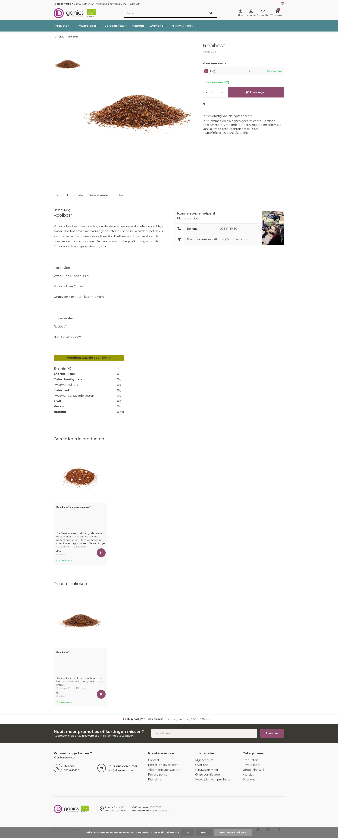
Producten (61, 25)
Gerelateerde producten (106, 195)
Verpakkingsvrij (116, 25)
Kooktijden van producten (214, 779)
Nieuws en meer (183, 25)
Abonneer (272, 733)
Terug (61, 36)
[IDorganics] (75, 13)
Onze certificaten (207, 774)
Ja (187, 832)
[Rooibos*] (80, 621)
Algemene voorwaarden (165, 769)
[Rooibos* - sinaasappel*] (80, 476)
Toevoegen (257, 92)
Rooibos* (72, 36)
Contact (153, 760)
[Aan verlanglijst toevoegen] (204, 104)
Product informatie (69, 195)
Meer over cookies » (233, 832)
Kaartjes (138, 25)
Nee (203, 832)
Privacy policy (157, 774)
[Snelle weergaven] (101, 552)
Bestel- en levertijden (163, 765)
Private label (87, 25)
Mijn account (204, 760)
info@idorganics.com (234, 239)
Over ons (156, 25)
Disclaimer (155, 779)
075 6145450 (228, 228)
